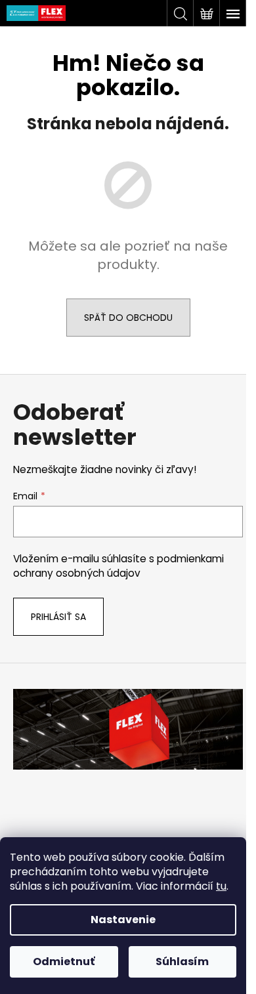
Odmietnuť (64, 961)
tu (221, 886)
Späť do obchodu (128, 317)
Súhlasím (182, 961)
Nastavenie (123, 919)
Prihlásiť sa (58, 616)
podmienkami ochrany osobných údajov (118, 566)
